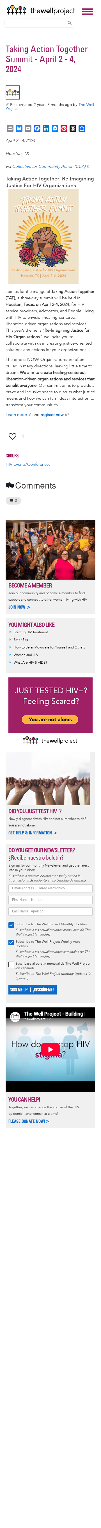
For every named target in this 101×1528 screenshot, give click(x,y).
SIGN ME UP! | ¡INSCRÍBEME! (32, 990)
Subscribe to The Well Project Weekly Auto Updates (47, 944)
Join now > (19, 607)
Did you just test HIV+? (34, 811)
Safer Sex (21, 640)
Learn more (16, 414)
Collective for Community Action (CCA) (49, 166)
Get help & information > (33, 832)
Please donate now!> (29, 1121)
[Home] (42, 10)
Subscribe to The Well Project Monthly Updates (51, 924)
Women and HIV (26, 655)
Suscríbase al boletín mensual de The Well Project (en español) (52, 966)
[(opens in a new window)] (51, 236)
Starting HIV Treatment (31, 632)
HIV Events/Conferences (28, 464)
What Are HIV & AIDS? (30, 663)
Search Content (69, 22)
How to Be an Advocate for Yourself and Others (49, 647)
